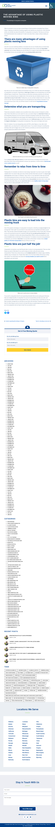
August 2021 (10, 448)
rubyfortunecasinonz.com (13, 601)
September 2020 (10, 467)
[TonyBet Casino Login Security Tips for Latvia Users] (6, 643)
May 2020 (9, 474)
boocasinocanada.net (12, 613)
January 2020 (10, 481)
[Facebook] (24, 817)
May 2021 (9, 454)
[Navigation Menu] (46, 6)
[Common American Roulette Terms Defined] (6, 649)
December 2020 (10, 462)
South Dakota (40, 736)
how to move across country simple (13, 680)
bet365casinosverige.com (13, 622)
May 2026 (9, 369)
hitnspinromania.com (12, 556)
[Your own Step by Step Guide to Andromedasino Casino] (6, 655)
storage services (28, 700)
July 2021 (9, 450)
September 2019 (10, 488)
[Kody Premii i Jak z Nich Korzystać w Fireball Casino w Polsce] (6, 660)
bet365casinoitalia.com (12, 616)
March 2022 (10, 436)
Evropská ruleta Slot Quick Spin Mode (20, 635)
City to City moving (11, 537)
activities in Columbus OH (11, 670)
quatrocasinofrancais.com (13, 575)
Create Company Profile (27, 1)
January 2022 (10, 440)
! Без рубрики (10, 578)
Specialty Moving (11, 530)
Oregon (38, 726)
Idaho (10, 748)
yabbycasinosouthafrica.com (14, 594)
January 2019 (10, 502)
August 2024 (10, 386)
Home (4, 20)
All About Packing (11, 525)
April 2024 (9, 393)
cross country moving (10, 672)
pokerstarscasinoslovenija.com (15, 611)
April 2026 (9, 370)
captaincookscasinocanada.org (15, 561)
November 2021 (10, 443)
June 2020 (9, 473)
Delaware (10, 738)
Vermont (38, 745)
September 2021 (10, 447)
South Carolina (40, 733)
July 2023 (9, 409)
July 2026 (9, 365)
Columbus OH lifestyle (33, 670)
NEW (8, 618)
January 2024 (10, 398)
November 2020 (10, 464)
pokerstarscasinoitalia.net (14, 568)
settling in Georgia (31, 698)
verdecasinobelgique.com (13, 551)
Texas (38, 740)
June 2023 (9, 410)
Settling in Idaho (40, 698)
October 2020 (10, 466)
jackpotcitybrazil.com (12, 566)
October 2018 (10, 507)
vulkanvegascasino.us (12, 552)
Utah (37, 743)
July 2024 (9, 388)
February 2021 (10, 459)
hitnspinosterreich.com (13, 554)
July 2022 (9, 429)
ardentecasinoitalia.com (13, 623)
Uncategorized (10, 521)
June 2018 (9, 514)
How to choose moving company (28, 675)
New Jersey (25, 750)
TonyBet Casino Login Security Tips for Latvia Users (24, 641)
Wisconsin (39, 755)
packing (25, 690)
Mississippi (25, 736)
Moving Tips (10, 542)
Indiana (10, 752)
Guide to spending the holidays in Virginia (15, 321)
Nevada (24, 745)
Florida (10, 740)
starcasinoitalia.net (12, 573)
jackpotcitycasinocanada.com (14, 596)
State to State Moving (12, 533)
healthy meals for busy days (41, 181)
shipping (7, 700)
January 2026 (10, 376)
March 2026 (10, 372)
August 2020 (10, 469)
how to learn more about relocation (27, 677)
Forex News (10, 570)
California (11, 731)
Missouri (24, 738)
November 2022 (10, 422)
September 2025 (10, 383)
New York (25, 755)
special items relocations (17, 700)
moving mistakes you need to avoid (34, 256)
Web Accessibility (28, 825)
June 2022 (9, 431)
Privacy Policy (43, 824)
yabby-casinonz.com (12, 589)
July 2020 (9, 471)
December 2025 (10, 377)
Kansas (10, 757)
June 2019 (9, 493)
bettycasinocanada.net (13, 558)
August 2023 (10, 407)
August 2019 (10, 490)
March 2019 (10, 499)
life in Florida (45, 680)
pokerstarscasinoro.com (13, 608)
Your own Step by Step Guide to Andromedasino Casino (25, 653)
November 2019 (10, 485)
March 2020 (10, 478)
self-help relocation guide (19, 698)
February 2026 (10, 374)
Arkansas (11, 729)
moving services (41, 685)
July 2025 (9, 384)
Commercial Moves (11, 528)
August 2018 (10, 511)
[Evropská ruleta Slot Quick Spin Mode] (6, 637)
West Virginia (40, 752)
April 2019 (9, 497)
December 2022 (10, 421)
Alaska (10, 724)
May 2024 (9, 391)
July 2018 (9, 512)
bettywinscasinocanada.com (14, 559)
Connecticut (11, 736)
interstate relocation (35, 680)
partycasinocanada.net (13, 587)
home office (17, 675)
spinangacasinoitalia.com (13, 625)
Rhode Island (39, 731)
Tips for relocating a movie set (42, 321)
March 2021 (10, 457)
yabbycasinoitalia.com (12, 592)
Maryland (25, 726)
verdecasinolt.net (11, 549)
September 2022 (10, 426)
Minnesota (25, 733)
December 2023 (10, 400)
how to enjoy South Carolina (12, 677)
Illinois (10, 750)
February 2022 (10, 438)
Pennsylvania (40, 729)
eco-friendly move (29, 672)
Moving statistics (11, 544)
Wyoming (38, 757)
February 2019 (10, 500)
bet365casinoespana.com (13, 615)
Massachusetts (26, 729)
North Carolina (26, 757)
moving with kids (18, 690)
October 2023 (10, 403)
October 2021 (10, 445)
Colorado (11, 733)
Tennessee (39, 738)
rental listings (11, 545)
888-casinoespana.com (12, 580)
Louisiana (25, 721)
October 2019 (10, 486)
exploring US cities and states (41, 672)
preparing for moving (42, 690)
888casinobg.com (11, 582)
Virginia (38, 748)
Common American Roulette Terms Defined (21, 647)
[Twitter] (27, 817)
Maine (24, 724)
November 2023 (10, 402)
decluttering (20, 672)
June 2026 (9, 367)
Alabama (10, 721)
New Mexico (25, 752)
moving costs (8, 685)
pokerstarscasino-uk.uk (13, 604)
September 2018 (10, 509)
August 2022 (10, 428)
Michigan (25, 731)
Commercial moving (45, 670)
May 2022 (9, 433)
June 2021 (9, 452)
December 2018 (10, 504)
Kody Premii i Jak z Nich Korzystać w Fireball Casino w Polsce (27, 659)
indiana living (26, 680)
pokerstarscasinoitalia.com (14, 606)
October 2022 (10, 424)
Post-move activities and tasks (14, 540)
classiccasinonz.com (12, 577)
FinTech (9, 590)
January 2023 (10, 419)
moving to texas (9, 690)
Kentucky (11, 759)
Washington (39, 750)
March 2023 (10, 415)
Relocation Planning (12, 532)
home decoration (9, 675)
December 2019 (10, 483)
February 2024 (10, 396)
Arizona (10, 726)
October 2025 (10, 381)
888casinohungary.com (12, 585)
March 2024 (10, 395)
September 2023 (10, 405)
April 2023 (9, 414)
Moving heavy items (31, 685)
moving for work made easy (19, 685)
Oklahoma (39, 724)
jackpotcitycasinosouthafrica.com (16, 599)
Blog (8, 535)
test (8, 597)
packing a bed (32, 690)
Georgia (10, 743)
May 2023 (9, 412)
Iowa (9, 755)
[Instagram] (30, 817)
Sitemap (37, 824)
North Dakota (26, 759)
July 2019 (9, 492)
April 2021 (9, 455)
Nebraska (25, 743)
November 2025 (10, 379)
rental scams (10, 547)
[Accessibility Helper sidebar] (52, 6)
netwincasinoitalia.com (13, 571)
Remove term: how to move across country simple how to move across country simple (24, 695)
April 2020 (9, 476)
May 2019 (9, 495)
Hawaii (10, 745)
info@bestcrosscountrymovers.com (28, 814)
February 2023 (10, 417)
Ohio (37, 721)
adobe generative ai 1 (12, 627)
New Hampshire (26, 748)
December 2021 (10, 441)
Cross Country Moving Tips (13, 523)
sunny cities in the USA (39, 700)
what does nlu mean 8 (12, 603)
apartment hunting (23, 670)
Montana (24, 740)
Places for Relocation (12, 526)
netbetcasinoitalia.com (13, 620)
